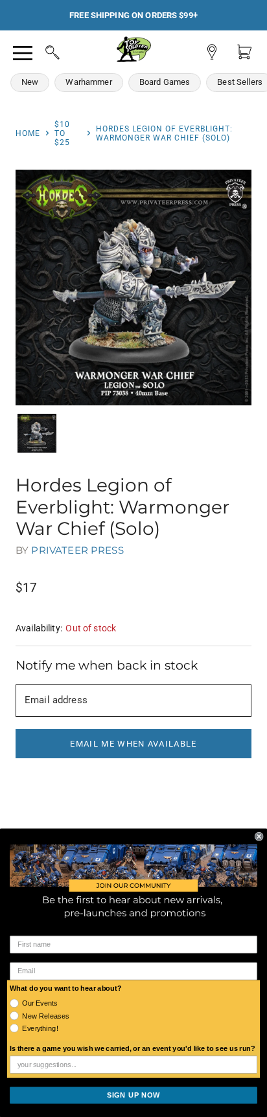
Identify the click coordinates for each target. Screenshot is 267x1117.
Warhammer (88, 82)
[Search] (40, 50)
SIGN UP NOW (133, 1095)
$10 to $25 (62, 133)
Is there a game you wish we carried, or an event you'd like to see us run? (132, 1049)
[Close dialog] (259, 836)
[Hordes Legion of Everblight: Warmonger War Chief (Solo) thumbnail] (37, 433)
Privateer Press (77, 550)
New (29, 82)
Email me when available (133, 744)
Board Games (165, 82)
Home (28, 133)
